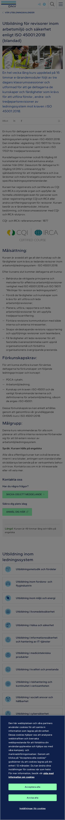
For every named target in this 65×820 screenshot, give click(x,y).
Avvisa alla (32, 797)
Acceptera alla (32, 787)
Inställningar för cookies (33, 808)
